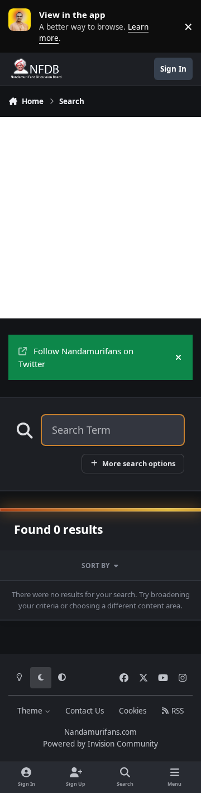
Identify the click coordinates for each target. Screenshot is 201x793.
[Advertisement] (100, 217)
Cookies (132, 711)
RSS (176, 711)
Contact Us (84, 711)
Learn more (22, 26)
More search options (138, 463)
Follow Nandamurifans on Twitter (75, 357)
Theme (31, 711)
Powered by (100, 744)
